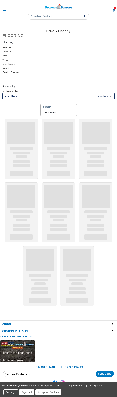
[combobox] (58, 16)
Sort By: (47, 106)
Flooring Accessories (12, 72)
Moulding (6, 68)
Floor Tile (6, 47)
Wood (5, 60)
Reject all (27, 392)
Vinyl (4, 55)
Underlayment (9, 64)
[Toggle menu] (4, 10)
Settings (10, 392)
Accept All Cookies (48, 392)
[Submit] (86, 16)
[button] (58, 96)
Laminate (6, 51)
